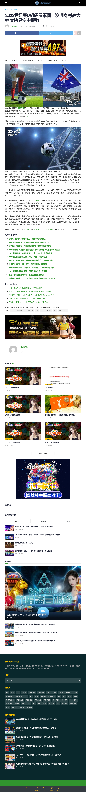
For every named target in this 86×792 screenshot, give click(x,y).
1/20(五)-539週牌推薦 (52, 442)
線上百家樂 (9, 703)
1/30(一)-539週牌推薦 (12, 415)
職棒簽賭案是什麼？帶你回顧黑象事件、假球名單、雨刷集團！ (37, 632)
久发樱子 (14, 26)
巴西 (26, 696)
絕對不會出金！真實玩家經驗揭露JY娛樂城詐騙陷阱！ (34, 526)
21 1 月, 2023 (9, 445)
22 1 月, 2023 (49, 417)
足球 (22, 108)
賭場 (34, 703)
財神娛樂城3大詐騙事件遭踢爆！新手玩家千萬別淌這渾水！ (36, 641)
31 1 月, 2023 (9, 390)
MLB (12, 692)
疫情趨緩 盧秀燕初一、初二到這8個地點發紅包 (60, 415)
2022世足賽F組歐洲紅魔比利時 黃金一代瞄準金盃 (28, 257)
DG (7, 692)
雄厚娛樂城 (73, 703)
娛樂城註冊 (18, 696)
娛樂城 (26, 229)
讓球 (28, 703)
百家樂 (75, 696)
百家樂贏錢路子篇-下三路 (24, 543)
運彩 (58, 703)
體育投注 (22, 707)
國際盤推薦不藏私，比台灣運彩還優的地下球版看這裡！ (34, 551)
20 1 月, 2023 (49, 445)
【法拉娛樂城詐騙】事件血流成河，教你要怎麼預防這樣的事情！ (37, 535)
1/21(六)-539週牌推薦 (12, 442)
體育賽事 (29, 707)
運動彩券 (51, 703)
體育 (65, 310)
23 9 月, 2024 (19, 635)
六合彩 (61, 692)
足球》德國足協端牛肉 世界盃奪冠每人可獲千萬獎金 (28, 302)
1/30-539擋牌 (49, 388)
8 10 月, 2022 (25, 26)
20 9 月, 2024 (19, 643)
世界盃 (18, 108)
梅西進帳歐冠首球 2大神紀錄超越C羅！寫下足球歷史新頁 (30, 246)
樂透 (31, 696)
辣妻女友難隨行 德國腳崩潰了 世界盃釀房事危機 (27, 298)
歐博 (36, 696)
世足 (27, 116)
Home (7, 9)
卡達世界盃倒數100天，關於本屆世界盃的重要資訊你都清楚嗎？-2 (34, 278)
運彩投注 (64, 703)
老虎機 (17, 703)
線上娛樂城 (73, 700)
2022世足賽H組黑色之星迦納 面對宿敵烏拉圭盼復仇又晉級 (31, 260)
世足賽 (36, 229)
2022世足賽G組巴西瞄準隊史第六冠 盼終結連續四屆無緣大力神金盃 (34, 250)
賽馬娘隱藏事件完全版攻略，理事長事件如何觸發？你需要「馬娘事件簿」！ (42, 764)
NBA (18, 692)
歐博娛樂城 (51, 696)
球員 (37, 200)
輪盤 (44, 703)
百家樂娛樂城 (10, 700)
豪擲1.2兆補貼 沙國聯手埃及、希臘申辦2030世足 (27, 239)
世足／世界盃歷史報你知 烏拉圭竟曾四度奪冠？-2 (28, 275)
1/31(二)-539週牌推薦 (12, 388)
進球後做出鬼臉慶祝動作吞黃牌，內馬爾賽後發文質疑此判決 (31, 295)
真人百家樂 (56, 700)
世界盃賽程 (48, 229)
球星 (64, 696)
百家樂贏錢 (38, 700)
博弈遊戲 (68, 692)
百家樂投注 (29, 700)
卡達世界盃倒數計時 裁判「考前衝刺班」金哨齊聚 (28, 264)
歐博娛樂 (43, 696)
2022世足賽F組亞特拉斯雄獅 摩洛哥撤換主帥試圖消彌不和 (31, 267)
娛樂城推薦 (9, 696)
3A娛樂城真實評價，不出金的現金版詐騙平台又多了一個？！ (26, 615)
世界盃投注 (14, 9)
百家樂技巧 (20, 700)
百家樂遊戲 (47, 700)
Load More (43, 453)
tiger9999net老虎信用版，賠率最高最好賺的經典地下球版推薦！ (39, 755)
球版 (69, 696)
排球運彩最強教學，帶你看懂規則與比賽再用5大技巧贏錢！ (36, 624)
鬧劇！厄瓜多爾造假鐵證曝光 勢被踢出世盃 (25, 288)
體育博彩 (14, 707)
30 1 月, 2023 (49, 390)
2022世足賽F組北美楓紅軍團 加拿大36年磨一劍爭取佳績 (30, 253)
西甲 (23, 703)
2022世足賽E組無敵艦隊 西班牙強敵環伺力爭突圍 (28, 271)
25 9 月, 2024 (19, 627)
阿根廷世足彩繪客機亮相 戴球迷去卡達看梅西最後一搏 (30, 291)
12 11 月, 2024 (11, 618)
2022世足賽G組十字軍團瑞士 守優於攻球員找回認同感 (29, 242)
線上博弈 (64, 700)
